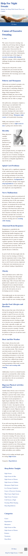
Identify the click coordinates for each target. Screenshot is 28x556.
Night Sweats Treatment (10, 497)
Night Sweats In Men (10, 476)
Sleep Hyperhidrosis (9, 506)
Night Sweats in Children (11, 482)
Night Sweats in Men (10, 527)
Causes (6, 518)
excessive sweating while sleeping (11, 57)
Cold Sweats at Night (10, 500)
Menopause (7, 524)
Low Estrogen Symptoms (11, 488)
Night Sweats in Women (11, 479)
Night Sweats (12, 456)
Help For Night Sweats (9, 5)
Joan (5, 38)
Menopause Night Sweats (11, 485)
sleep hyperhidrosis (7, 183)
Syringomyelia (18, 179)
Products (6, 533)
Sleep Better (7, 539)
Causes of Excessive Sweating (12, 491)
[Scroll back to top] (25, 549)
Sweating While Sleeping (11, 503)
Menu (14, 24)
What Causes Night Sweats (11, 494)
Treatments (7, 536)
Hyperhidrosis (13, 461)
